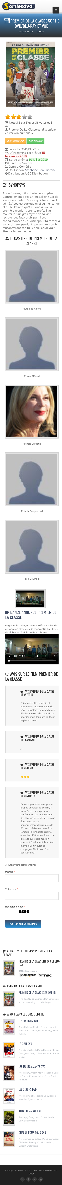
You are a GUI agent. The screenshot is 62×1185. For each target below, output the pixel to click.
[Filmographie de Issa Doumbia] (32, 548)
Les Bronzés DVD (28, 1021)
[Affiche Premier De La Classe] (30, 74)
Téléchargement (16, 141)
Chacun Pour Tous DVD (32, 1132)
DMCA (31, 1174)
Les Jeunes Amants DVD (32, 1067)
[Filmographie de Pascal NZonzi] (32, 345)
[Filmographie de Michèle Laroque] (32, 413)
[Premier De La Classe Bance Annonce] (32, 599)
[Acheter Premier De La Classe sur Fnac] (45, 975)
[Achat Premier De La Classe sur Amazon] (28, 975)
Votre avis (11, 889)
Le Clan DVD (25, 1044)
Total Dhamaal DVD (30, 1111)
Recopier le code (15, 906)
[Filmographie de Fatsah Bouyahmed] (32, 480)
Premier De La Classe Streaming (37, 992)
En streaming (36, 141)
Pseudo (10, 871)
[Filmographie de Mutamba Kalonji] (32, 278)
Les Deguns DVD (28, 1089)
